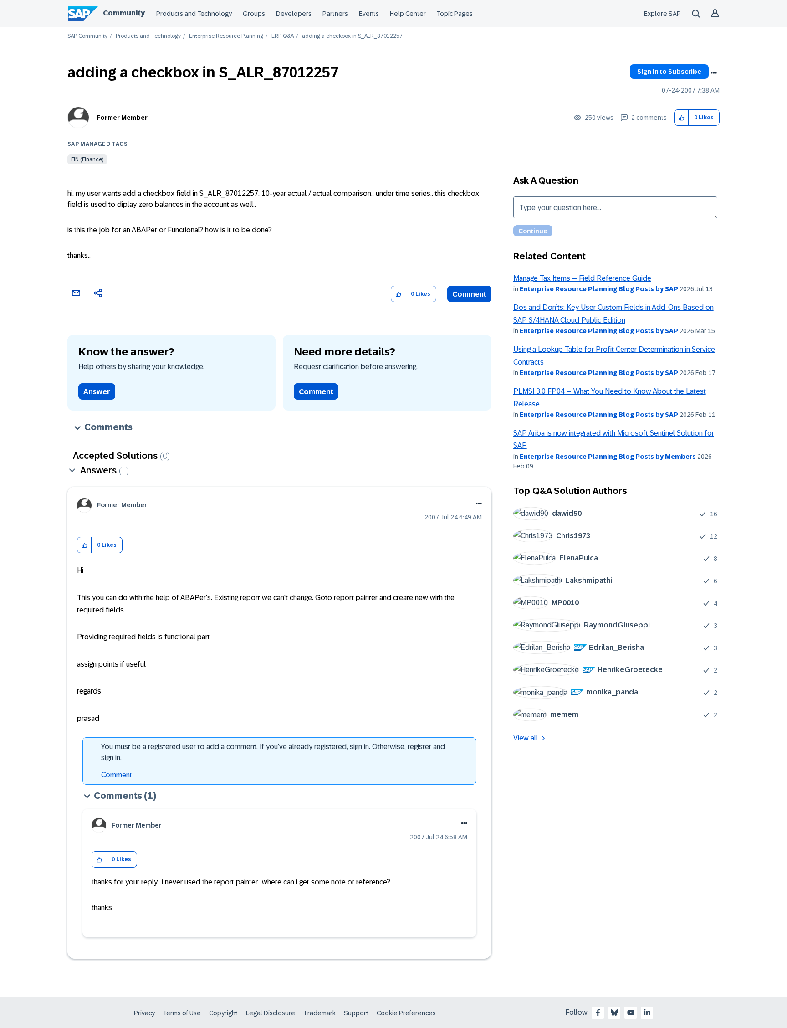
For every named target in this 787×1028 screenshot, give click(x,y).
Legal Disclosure (270, 1013)
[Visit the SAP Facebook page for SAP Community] (598, 1012)
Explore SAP (662, 13)
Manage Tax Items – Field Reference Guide (582, 278)
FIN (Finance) (87, 159)
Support (356, 1013)
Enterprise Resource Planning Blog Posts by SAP (599, 289)
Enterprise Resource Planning (226, 36)
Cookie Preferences (406, 1013)
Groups (254, 13)
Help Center (408, 13)
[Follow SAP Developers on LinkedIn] (647, 1012)
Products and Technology (194, 13)
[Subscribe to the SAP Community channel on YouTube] (630, 1012)
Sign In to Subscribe (669, 71)
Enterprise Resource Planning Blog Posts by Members (608, 456)
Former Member (122, 117)
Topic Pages (455, 13)
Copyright (223, 1013)
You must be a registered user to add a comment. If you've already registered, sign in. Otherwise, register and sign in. (273, 752)
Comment (469, 294)
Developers (294, 13)
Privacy (144, 1013)
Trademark (319, 1013)
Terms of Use (182, 1013)
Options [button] (713, 73)
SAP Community (87, 36)
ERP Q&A (282, 36)
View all (525, 738)
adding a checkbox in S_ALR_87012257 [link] (352, 36)
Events (369, 13)
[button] (682, 118)
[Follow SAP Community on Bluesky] (614, 1012)
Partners (335, 13)
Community (124, 13)
